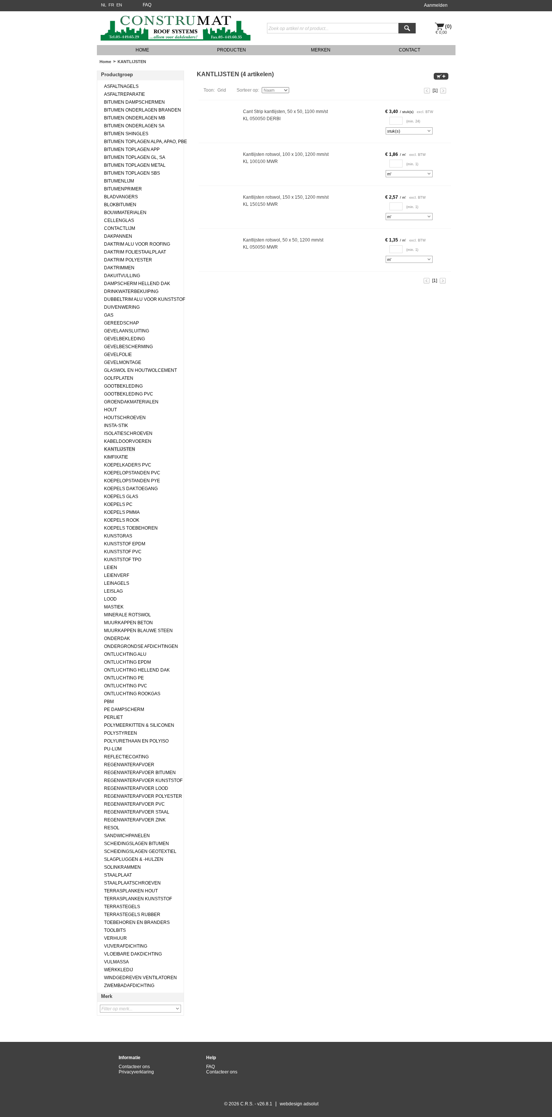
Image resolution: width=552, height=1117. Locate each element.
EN (119, 5)
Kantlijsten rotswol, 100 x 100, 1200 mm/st (286, 154)
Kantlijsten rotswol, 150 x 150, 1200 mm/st (286, 197)
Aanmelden (436, 5)
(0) (448, 26)
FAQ (147, 5)
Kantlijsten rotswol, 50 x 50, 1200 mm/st (283, 240)
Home (105, 61)
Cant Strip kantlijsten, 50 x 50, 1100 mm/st (285, 111)
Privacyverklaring (136, 1072)
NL (103, 5)
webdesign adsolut (299, 1103)
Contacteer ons (134, 1066)
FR (111, 5)
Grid (221, 90)
